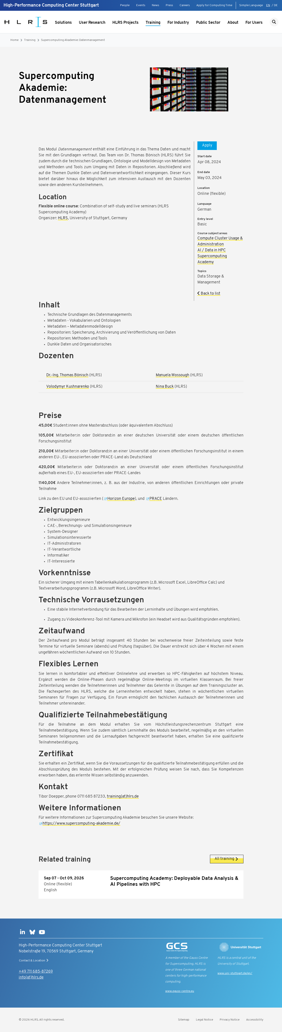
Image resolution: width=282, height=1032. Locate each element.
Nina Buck (165, 387)
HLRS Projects (125, 23)
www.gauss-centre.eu (179, 991)
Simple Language (251, 5)
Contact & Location (32, 960)
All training (224, 859)
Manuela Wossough (172, 375)
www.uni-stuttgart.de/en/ (234, 973)
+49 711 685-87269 (36, 972)
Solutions (63, 23)
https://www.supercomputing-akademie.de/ (81, 824)
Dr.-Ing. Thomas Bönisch (67, 375)
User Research (92, 23)
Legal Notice (204, 1019)
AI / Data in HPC (211, 250)
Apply (207, 146)
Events (140, 5)
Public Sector (208, 23)
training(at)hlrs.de (123, 797)
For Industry (178, 23)
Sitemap (183, 1019)
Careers (185, 5)
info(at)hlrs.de (31, 978)
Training (153, 23)
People (125, 5)
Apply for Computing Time (214, 5)
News (155, 5)
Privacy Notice (229, 1019)
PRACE (155, 499)
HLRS (63, 218)
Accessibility (254, 1019)
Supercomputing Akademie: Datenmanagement (73, 40)
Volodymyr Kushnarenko (67, 387)
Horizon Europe (121, 499)
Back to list (210, 294)
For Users (254, 23)
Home (14, 40)
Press (169, 5)
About (232, 23)
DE (276, 5)
